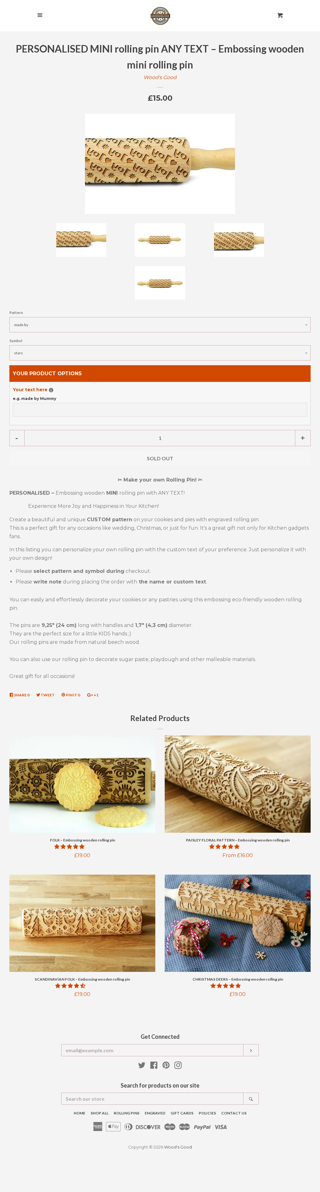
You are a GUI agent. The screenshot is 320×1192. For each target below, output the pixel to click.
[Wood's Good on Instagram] (178, 1066)
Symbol (15, 340)
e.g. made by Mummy (34, 398)
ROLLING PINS (126, 1113)
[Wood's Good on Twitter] (142, 1066)
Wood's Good (160, 77)
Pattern (16, 312)
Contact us (234, 1113)
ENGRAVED (155, 1113)
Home (79, 1113)
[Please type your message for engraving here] (51, 390)
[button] (70, 847)
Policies (207, 1113)
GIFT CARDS (182, 1113)
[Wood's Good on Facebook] (154, 1066)
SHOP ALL (99, 1113)
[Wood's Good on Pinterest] (166, 1066)
